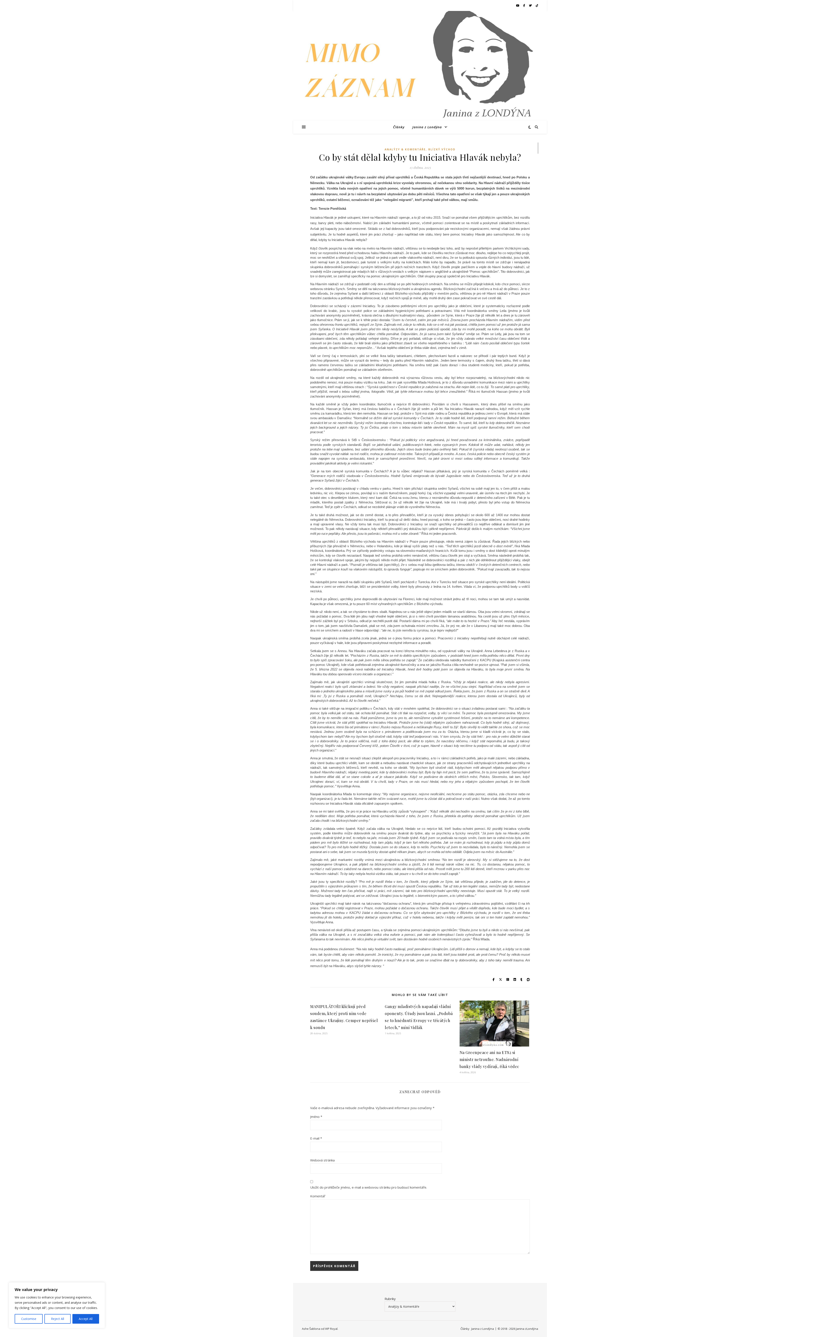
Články (398, 127)
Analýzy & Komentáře (405, 149)
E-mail (316, 1138)
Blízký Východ (441, 149)
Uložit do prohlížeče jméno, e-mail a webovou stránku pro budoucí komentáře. (368, 1187)
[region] (57, 1305)
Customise (28, 1319)
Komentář (317, 1196)
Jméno (316, 1116)
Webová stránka (322, 1160)
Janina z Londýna (427, 127)
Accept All (86, 1319)
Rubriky (390, 1299)
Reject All (57, 1319)
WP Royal (331, 1329)
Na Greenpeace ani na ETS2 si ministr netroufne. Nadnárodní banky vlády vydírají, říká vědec (489, 1059)
